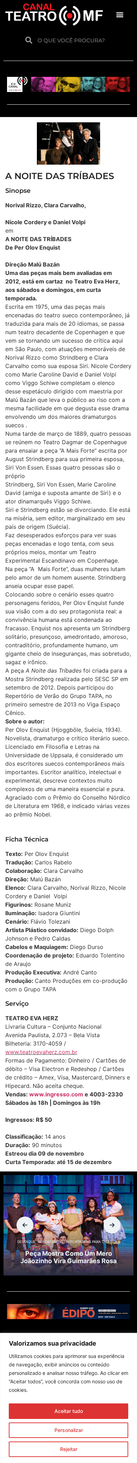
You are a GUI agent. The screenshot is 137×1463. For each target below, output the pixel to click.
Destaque (26, 1241)
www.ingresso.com (56, 1094)
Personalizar (68, 1430)
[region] (68, 1398)
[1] (68, 1317)
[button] (120, 14)
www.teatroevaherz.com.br (41, 1051)
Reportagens (50, 1241)
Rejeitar (68, 1449)
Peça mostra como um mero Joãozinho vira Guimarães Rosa (68, 1257)
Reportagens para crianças (93, 1241)
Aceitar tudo (68, 1411)
